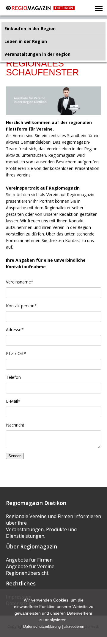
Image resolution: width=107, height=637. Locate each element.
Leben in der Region (25, 41)
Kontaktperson (21, 306)
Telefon (13, 377)
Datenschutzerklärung (42, 626)
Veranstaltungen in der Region (37, 54)
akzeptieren (74, 626)
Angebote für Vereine (30, 566)
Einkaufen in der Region (30, 28)
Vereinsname (19, 282)
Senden (14, 456)
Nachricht (15, 425)
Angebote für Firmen (29, 560)
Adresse (15, 329)
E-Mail (13, 401)
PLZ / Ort (16, 353)
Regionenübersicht (27, 573)
